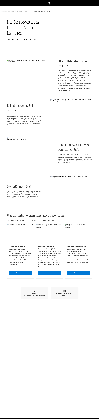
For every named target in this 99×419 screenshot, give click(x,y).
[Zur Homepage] (49, 3)
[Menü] (9, 3)
